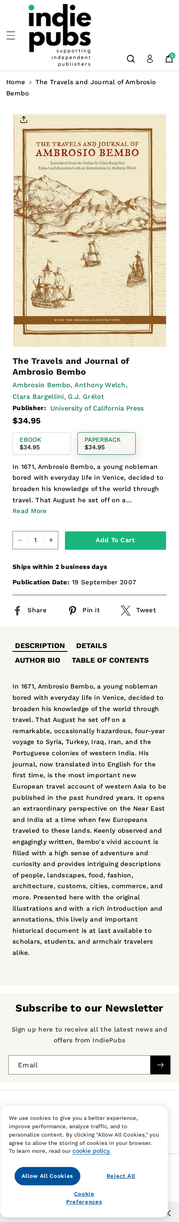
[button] (15, 35)
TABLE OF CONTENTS (110, 660)
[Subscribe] (160, 1064)
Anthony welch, (101, 385)
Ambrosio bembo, (42, 385)
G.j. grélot (86, 397)
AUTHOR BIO (37, 660)
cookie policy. (91, 1150)
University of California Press (97, 408)
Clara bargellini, (39, 397)
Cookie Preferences (84, 1197)
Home (15, 82)
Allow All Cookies (47, 1176)
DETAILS (91, 645)
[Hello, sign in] (150, 59)
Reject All (121, 1176)
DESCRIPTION (40, 645)
